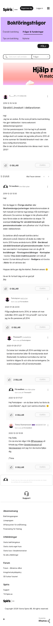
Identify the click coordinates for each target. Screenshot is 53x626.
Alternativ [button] (43, 47)
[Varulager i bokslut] (48, 176)
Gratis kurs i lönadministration (15, 551)
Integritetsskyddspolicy (12, 572)
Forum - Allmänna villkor (12, 568)
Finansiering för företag (12, 529)
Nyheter (26, 38)
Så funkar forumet (10, 576)
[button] (48, 96)
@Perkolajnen (37, 441)
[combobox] (26, 56)
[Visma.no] (10, 10)
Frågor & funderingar (33, 32)
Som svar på (19, 302)
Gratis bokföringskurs (11, 542)
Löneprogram (8, 520)
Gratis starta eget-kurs (12, 546)
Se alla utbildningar (10, 555)
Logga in (39, 8)
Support (6, 590)
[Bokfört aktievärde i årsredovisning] (44, 176)
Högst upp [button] (4, 619)
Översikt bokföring (11, 32)
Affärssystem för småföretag (14, 525)
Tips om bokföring (10, 38)
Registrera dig (26, 8)
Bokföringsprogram (10, 516)
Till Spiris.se (7, 594)
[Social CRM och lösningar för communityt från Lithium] (44, 620)
